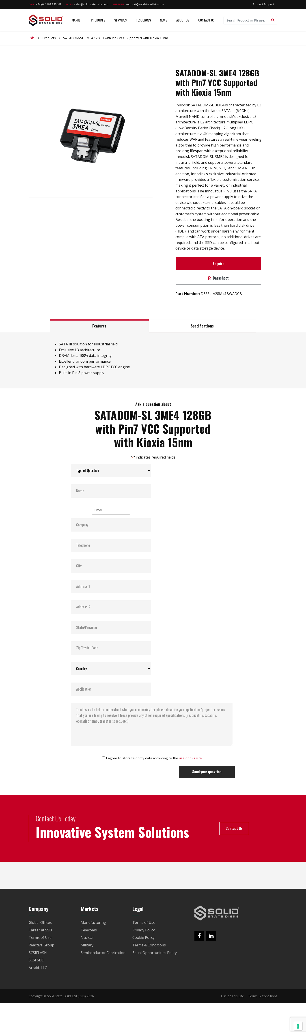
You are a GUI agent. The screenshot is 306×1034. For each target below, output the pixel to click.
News (163, 19)
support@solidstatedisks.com (138, 4)
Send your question (206, 771)
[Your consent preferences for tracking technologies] (298, 1026)
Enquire (218, 263)
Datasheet (220, 278)
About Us (182, 19)
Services (120, 19)
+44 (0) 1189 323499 (45, 4)
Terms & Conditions (262, 996)
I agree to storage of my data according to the (154, 758)
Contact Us (206, 19)
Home (33, 38)
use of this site (190, 758)
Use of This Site (232, 996)
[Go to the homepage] (216, 913)
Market (77, 19)
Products (98, 19)
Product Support (263, 4)
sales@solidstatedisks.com (86, 4)
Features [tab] (99, 326)
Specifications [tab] (202, 326)
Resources (143, 19)
